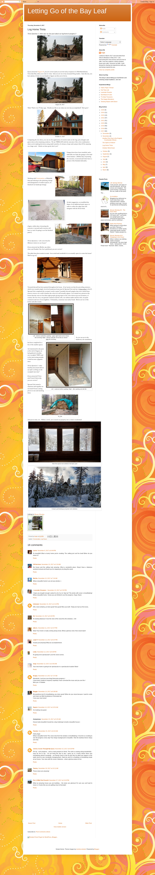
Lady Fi (35, 640)
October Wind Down (108, 148)
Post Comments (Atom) (43, 832)
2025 (103, 110)
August (105, 156)
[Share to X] (53, 536)
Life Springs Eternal (116, 183)
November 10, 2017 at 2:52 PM (57, 590)
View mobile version (60, 827)
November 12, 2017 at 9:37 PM (47, 640)
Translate (114, 45)
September (106, 154)
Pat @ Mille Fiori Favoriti (41, 780)
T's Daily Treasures (107, 97)
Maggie (35, 691)
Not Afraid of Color (106, 95)
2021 (103, 120)
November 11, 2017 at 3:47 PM (47, 628)
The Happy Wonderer (107, 99)
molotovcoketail (81, 849)
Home (60, 823)
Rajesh (35, 707)
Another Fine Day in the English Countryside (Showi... (112, 139)
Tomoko (35, 731)
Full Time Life (105, 90)
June (104, 162)
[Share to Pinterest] (57, 536)
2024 (103, 112)
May (104, 164)
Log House (44, 539)
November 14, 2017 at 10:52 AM (48, 707)
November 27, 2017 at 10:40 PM (59, 780)
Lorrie (35, 550)
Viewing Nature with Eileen (109, 101)
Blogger (96, 849)
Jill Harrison (37, 564)
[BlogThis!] (50, 536)
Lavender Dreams (106, 92)
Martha (35, 578)
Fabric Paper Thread (107, 87)
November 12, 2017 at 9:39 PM (46, 652)
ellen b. (35, 628)
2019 (103, 126)
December (106, 133)
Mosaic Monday (39, 514)
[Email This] (48, 536)
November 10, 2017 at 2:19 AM (51, 564)
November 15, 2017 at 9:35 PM (64, 749)
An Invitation (114, 196)
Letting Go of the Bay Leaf (67, 11)
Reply (35, 558)
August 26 (41, 72)
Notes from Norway (116, 223)
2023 (103, 115)
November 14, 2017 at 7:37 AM (47, 676)
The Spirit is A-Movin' (108, 142)
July (104, 159)
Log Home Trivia (107, 145)
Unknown (36, 604)
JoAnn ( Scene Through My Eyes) (43, 749)
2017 (103, 131)
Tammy (35, 768)
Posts (103, 28)
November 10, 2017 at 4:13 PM (49, 604)
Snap (34, 664)
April (104, 167)
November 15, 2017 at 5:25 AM (51, 719)
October (105, 151)
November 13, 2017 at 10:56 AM (47, 664)
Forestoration (40, 178)
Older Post (88, 823)
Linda (35, 652)
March (105, 170)
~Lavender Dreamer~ (40, 590)
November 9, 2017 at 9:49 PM (47, 550)
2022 (103, 118)
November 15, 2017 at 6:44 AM (48, 731)
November (106, 136)
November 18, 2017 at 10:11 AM (48, 768)
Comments (105, 32)
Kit (34, 616)
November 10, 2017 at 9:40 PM (45, 616)
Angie (103, 53)
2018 (103, 128)
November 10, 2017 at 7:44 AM (47, 578)
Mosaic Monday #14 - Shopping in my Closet (117, 236)
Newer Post (31, 823)
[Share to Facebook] (55, 536)
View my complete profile (106, 70)
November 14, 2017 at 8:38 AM (47, 691)
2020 (103, 123)
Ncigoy (35, 676)
